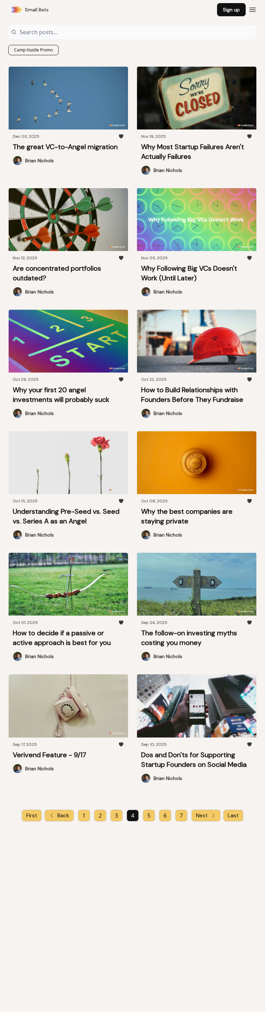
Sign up (231, 10)
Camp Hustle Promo (33, 50)
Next (202, 815)
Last (233, 815)
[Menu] (252, 8)
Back (63, 815)
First (31, 815)
